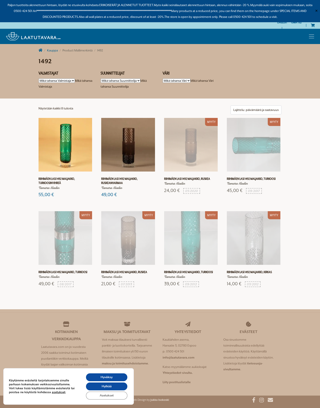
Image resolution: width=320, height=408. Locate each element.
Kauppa (52, 50)
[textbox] (202, 80)
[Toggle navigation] (311, 36)
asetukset (58, 392)
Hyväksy (107, 377)
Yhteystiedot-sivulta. (178, 372)
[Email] (268, 401)
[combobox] (202, 80)
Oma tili (296, 22)
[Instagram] (260, 401)
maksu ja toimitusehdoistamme (125, 363)
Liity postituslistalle (177, 382)
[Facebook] (252, 401)
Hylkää (107, 386)
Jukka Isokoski (159, 399)
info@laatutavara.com (178, 357)
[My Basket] (313, 25)
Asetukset (107, 395)
